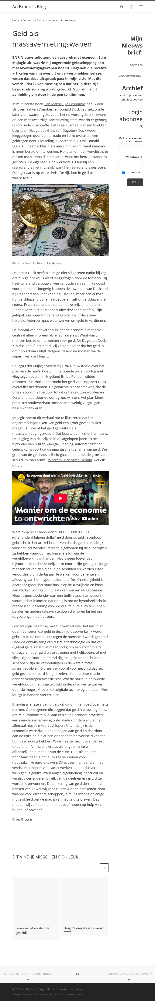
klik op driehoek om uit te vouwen (132, 97)
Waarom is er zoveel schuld (70, 460)
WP (35, 994)
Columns (28, 20)
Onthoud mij (134, 172)
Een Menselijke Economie (64, 104)
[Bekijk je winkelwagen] (131, 6)
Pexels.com (54, 263)
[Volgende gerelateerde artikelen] (104, 867)
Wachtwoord (134, 157)
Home (16, 20)
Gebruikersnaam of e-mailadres (131, 140)
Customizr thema (72, 994)
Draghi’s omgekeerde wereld (84, 928)
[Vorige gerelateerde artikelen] (95, 867)
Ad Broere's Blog (32, 989)
